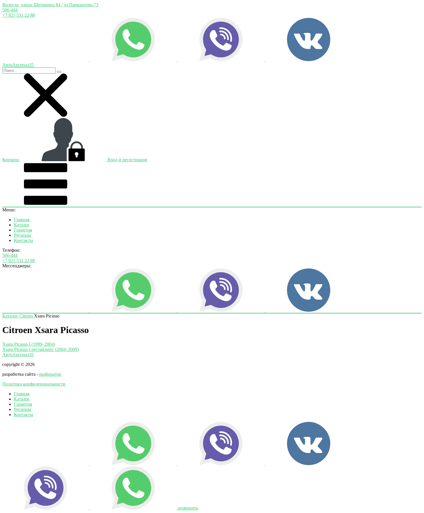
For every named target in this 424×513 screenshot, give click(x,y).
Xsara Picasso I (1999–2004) (28, 344)
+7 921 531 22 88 (18, 15)
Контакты (23, 240)
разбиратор (50, 374)
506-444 (10, 9)
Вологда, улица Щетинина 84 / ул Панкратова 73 (50, 4)
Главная (21, 219)
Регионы (22, 235)
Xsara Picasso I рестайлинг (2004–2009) (40, 349)
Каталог (22, 224)
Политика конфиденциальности (33, 384)
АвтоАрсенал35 (18, 354)
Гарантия (23, 230)
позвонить (188, 508)
